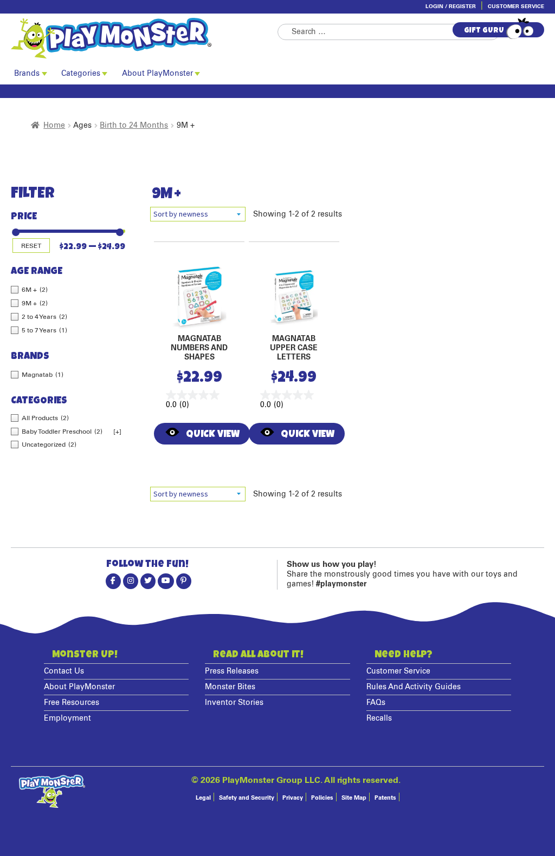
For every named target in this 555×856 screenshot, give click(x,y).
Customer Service (516, 6)
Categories (80, 73)
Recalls (379, 718)
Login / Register (450, 6)
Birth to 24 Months (134, 125)
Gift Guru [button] (484, 31)
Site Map (353, 798)
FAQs (375, 703)
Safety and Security (246, 798)
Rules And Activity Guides (413, 687)
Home (54, 125)
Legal (203, 798)
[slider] (14, 228)
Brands (27, 73)
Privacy (292, 798)
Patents (385, 798)
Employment (67, 718)
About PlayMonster (157, 73)
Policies (322, 798)
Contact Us (64, 671)
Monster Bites (230, 687)
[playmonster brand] (144, 38)
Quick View (213, 435)
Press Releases (232, 671)
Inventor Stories (234, 703)
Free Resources (71, 703)
